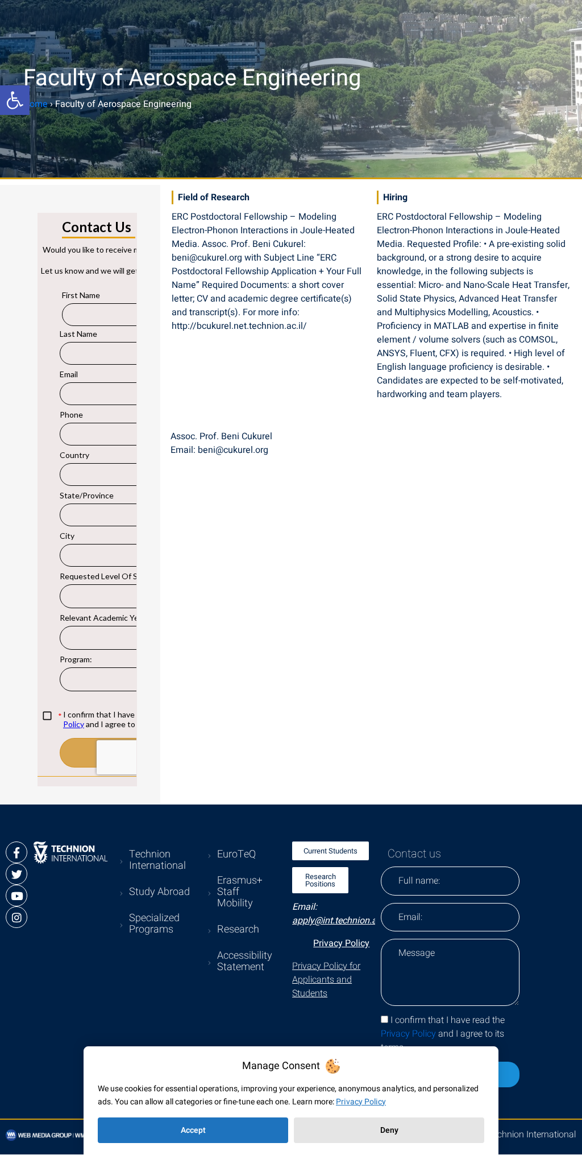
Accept (193, 1130)
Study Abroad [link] (159, 892)
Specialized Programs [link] (154, 923)
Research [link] (238, 929)
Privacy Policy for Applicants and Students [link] (326, 979)
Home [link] (35, 104)
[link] (15, 100)
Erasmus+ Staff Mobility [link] (239, 892)
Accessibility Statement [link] (244, 961)
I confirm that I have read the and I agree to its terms (443, 1033)
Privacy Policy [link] (341, 943)
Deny (389, 1130)
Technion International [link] (157, 860)
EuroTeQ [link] (236, 854)
